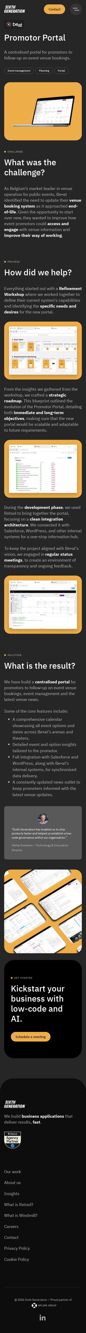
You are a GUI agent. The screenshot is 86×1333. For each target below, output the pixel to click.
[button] (76, 9)
